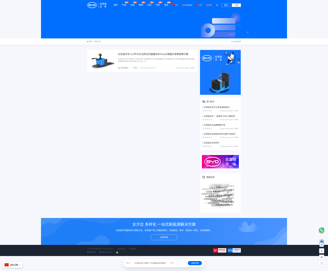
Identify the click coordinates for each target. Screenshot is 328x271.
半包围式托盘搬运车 (213, 192)
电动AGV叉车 (222, 185)
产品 (124, 5)
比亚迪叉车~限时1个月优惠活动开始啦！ (150, 263)
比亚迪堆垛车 (229, 193)
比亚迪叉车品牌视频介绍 (214, 125)
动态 (132, 5)
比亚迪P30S (227, 195)
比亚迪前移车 (214, 199)
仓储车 (135, 68)
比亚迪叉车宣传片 (211, 143)
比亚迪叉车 (121, 249)
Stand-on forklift (225, 187)
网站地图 (92, 252)
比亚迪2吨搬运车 (213, 188)
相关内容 (97, 41)
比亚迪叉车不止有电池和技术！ (217, 107)
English (189, 5)
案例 (141, 5)
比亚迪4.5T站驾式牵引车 (219, 190)
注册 (236, 5)
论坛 (149, 5)
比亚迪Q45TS (218, 187)
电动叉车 (223, 207)
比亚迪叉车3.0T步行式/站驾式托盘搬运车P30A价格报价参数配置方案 (153, 54)
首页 (116, 5)
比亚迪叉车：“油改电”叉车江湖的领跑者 (221, 116)
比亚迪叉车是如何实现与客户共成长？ (220, 134)
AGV (221, 205)
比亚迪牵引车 (230, 197)
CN (176, 5)
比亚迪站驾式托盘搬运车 (222, 196)
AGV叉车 (216, 204)
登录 (226, 5)
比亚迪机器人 (226, 204)
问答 (158, 5)
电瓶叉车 (218, 207)
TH (210, 5)
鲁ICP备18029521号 (105, 252)
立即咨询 (164, 237)
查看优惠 (194, 263)
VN (200, 5)
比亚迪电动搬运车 (219, 201)
